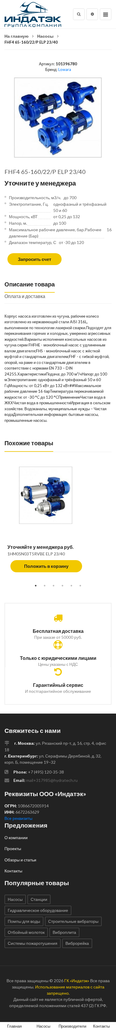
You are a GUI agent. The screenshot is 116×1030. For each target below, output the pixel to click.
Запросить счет (34, 259)
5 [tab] (71, 586)
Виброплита (64, 932)
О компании (16, 837)
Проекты (12, 848)
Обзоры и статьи (20, 859)
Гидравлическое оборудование (38, 910)
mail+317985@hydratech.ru (52, 780)
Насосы (45, 36)
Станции (39, 899)
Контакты (13, 870)
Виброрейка (77, 943)
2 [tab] (45, 586)
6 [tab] (80, 586)
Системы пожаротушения (32, 943)
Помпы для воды (24, 921)
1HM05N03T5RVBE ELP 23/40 (36, 553)
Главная (14, 1026)
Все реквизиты (18, 818)
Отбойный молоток (26, 932)
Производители (72, 1026)
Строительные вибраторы (73, 921)
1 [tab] (36, 586)
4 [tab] (62, 586)
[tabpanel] (58, 522)
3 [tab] (54, 586)
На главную (16, 36)
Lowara (64, 69)
